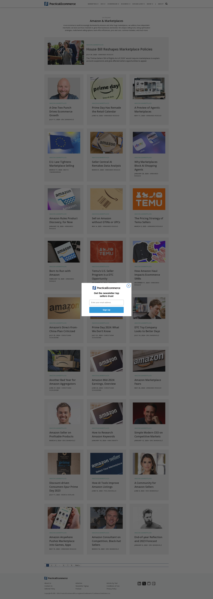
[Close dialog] (129, 286)
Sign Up (106, 310)
